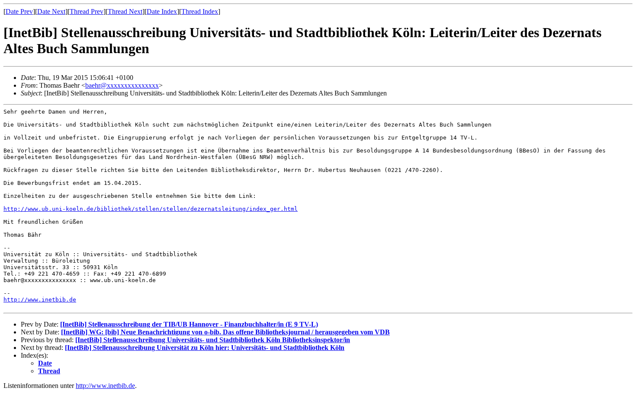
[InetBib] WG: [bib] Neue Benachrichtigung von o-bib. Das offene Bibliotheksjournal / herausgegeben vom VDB (225, 332)
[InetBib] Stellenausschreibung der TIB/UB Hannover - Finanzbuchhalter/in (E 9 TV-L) (189, 324)
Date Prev (19, 11)
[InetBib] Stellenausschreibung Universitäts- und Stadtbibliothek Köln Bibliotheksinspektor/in (212, 339)
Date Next (51, 11)
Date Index (162, 11)
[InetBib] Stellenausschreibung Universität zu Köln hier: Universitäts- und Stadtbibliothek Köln (204, 347)
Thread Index (199, 11)
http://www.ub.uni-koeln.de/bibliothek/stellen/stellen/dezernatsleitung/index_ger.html (150, 209)
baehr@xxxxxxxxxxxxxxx (122, 85)
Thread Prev (86, 11)
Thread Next (125, 11)
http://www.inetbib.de (39, 299)
